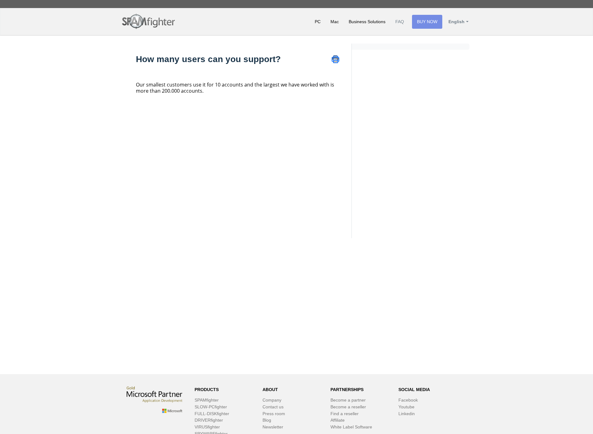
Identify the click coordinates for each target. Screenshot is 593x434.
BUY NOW (427, 21)
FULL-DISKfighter (212, 413)
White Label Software (351, 426)
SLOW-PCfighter (211, 406)
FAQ (399, 21)
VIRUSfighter (207, 426)
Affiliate (337, 420)
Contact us (273, 406)
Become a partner (348, 400)
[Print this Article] (335, 58)
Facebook (408, 400)
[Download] (285, 138)
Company (272, 400)
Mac (334, 21)
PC (318, 21)
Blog (267, 420)
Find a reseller (344, 413)
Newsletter (273, 426)
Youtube (406, 406)
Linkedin (406, 413)
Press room (274, 413)
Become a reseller (348, 406)
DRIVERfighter (209, 420)
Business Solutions (367, 21)
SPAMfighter (207, 400)
